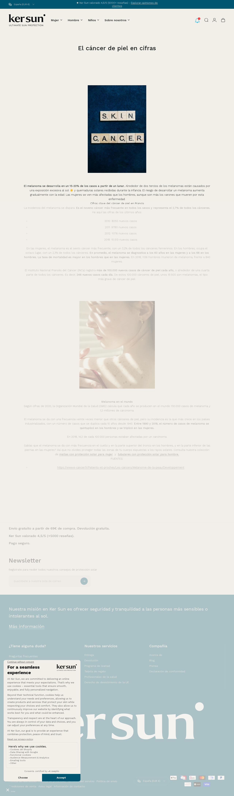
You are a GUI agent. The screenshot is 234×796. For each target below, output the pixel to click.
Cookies (12, 791)
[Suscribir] (84, 581)
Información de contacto (69, 786)
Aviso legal (45, 786)
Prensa (153, 665)
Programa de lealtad (97, 665)
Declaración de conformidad (167, 671)
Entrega (89, 654)
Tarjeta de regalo (95, 671)
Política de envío (107, 781)
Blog (152, 660)
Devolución (91, 660)
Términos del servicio (81, 781)
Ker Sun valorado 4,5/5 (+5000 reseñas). (41, 536)
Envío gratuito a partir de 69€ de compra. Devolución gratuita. (59, 528)
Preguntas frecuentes (23, 656)
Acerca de (155, 654)
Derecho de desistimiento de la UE (106, 682)
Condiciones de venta (22, 786)
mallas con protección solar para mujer (86, 454)
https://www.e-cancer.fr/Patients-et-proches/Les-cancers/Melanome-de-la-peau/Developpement (120, 467)
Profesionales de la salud (100, 676)
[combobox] (22, 4)
